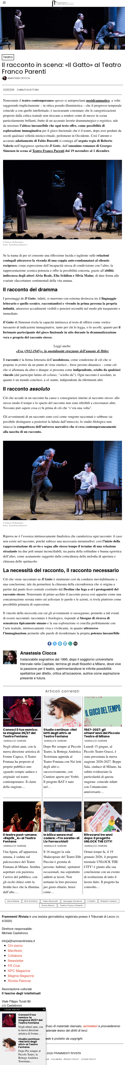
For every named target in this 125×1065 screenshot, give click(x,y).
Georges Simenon (72, 901)
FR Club (14, 965)
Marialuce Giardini (15, 741)
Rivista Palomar (19, 980)
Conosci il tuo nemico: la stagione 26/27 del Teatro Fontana (20, 733)
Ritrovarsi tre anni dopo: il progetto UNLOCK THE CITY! (98, 838)
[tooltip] (50, 644)
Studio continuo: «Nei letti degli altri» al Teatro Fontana (60, 733)
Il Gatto (91, 901)
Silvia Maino (48, 905)
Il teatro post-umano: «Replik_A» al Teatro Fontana (20, 838)
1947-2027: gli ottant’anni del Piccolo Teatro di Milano (102, 733)
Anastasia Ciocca (19, 78)
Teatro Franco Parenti (48, 150)
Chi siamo (15, 945)
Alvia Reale (13, 901)
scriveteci (90, 1026)
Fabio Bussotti (50, 901)
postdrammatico (98, 100)
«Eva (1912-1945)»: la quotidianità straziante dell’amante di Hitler (62, 350)
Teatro (8, 57)
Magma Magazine (21, 975)
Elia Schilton (31, 901)
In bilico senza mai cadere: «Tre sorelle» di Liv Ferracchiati (61, 838)
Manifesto (15, 950)
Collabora (15, 955)
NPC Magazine (19, 970)
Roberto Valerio (109, 901)
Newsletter (15, 960)
